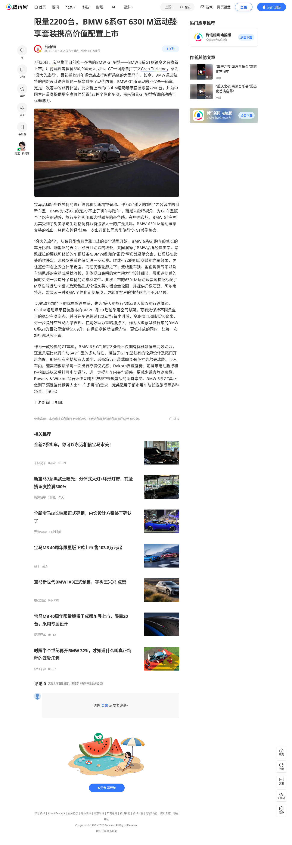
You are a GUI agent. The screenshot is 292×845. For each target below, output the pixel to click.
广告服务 (112, 813)
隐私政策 (86, 813)
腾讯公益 (138, 813)
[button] (246, 37)
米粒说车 (40, 463)
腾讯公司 (101, 831)
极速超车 (40, 497)
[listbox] (106, 551)
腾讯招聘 (125, 813)
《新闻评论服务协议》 (92, 683)
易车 (37, 566)
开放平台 (99, 813)
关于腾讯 (40, 813)
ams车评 (40, 669)
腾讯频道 (165, 813)
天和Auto (40, 531)
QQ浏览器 (152, 813)
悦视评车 (40, 634)
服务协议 (73, 813)
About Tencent (56, 813)
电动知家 (40, 600)
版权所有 (112, 831)
